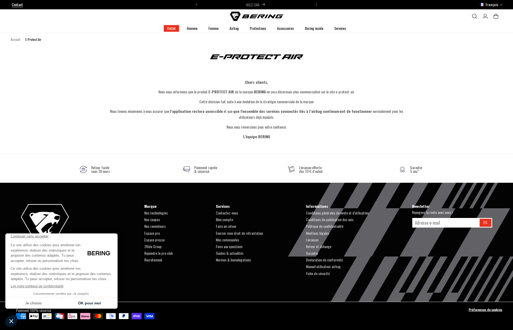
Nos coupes (152, 219)
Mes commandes (227, 239)
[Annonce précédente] (196, 4)
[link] (95, 169)
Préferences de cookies (485, 309)
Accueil (15, 39)
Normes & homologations (233, 260)
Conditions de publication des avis (329, 219)
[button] (192, 28)
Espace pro (152, 233)
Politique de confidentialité (324, 226)
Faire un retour (226, 226)
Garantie (312, 253)
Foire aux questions (229, 246)
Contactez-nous (227, 213)
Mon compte (224, 219)
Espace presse (154, 239)
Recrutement (153, 260)
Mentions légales (317, 233)
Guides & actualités (229, 253)
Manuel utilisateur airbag (323, 266)
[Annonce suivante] (316, 4)
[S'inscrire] (485, 223)
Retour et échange (318, 246)
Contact (17, 4)
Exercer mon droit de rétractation (239, 233)
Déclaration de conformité (324, 260)
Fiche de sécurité (318, 273)
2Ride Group (153, 246)
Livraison (312, 239)
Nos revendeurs (155, 226)
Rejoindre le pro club (158, 253)
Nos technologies (156, 213)
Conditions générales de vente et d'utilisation (337, 213)
